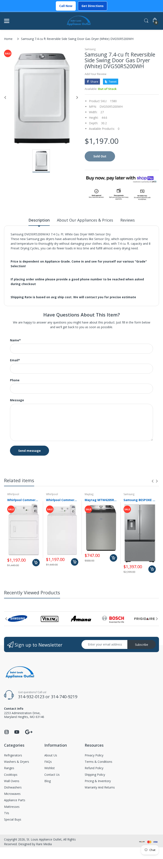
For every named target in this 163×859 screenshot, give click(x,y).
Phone (15, 380)
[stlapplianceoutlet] (79, 21)
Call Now (65, 6)
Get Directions (93, 6)
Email (15, 360)
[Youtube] (16, 733)
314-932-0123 (31, 696)
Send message (29, 451)
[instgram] (6, 733)
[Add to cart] (36, 562)
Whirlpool (13, 494)
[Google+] (28, 731)
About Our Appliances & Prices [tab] (85, 220)
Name (15, 340)
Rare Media (44, 844)
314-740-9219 (64, 696)
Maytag (89, 494)
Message (17, 400)
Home (8, 39)
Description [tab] (39, 220)
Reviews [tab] (127, 220)
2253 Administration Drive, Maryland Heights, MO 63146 (24, 715)
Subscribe (141, 645)
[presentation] (152, 481)
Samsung (90, 49)
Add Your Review (95, 74)
